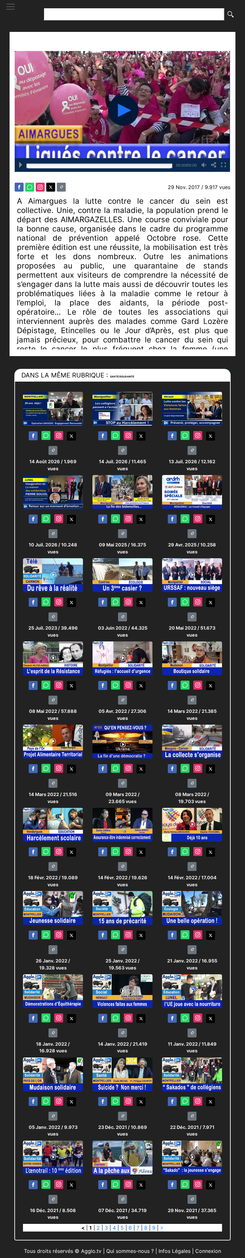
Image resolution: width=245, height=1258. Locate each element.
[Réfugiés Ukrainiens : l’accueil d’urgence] (122, 658)
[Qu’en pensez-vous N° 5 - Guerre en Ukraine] (122, 741)
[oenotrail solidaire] (53, 1157)
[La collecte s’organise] (192, 741)
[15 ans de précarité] (122, 907)
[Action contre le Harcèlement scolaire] (53, 824)
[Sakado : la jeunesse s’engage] (192, 1157)
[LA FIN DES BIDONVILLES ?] (122, 491)
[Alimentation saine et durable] (53, 741)
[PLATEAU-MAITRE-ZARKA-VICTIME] (122, 824)
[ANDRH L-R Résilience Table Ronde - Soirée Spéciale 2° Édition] (192, 491)
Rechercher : (26, 14)
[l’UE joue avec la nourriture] (192, 991)
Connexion (208, 1251)
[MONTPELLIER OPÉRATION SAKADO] (53, 408)
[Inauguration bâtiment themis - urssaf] (192, 575)
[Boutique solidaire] (192, 658)
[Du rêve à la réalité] (53, 575)
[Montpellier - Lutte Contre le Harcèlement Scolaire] (122, 408)
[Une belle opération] (192, 907)
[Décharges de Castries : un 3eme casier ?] (122, 575)
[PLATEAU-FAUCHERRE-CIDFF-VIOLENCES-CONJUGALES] (122, 991)
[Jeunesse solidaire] (53, 907)
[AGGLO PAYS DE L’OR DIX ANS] (192, 824)
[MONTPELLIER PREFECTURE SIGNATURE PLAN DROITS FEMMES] (192, 408)
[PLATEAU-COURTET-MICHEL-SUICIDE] (122, 1074)
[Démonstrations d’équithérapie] (53, 991)
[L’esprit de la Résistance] (53, 658)
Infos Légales (174, 1251)
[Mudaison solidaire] (53, 1074)
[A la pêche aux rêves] (122, 1157)
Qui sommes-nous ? (130, 1251)
